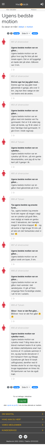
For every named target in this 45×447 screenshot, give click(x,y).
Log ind (22, 401)
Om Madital (8, 414)
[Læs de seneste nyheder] (25, 436)
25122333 (34, 441)
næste (35, 33)
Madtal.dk (22, 4)
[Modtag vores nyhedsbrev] (20, 436)
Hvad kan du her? (11, 419)
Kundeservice (9, 430)
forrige (16, 33)
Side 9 (25, 33)
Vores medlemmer (11, 425)
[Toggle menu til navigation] (3, 4)
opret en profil (12, 405)
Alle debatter (11, 10)
